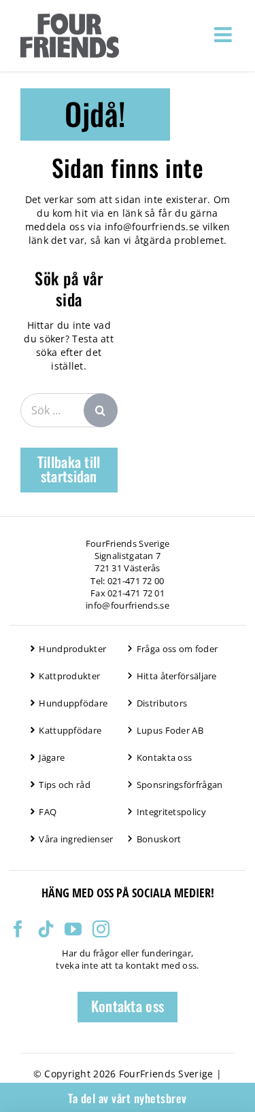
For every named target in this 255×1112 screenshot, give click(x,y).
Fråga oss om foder (177, 649)
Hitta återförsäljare (177, 676)
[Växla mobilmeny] (224, 34)
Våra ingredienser (76, 839)
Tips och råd (64, 784)
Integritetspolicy (171, 812)
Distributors (162, 703)
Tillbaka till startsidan (69, 468)
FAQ (47, 812)
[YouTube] (73, 928)
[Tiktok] (45, 928)
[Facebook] (18, 928)
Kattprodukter (69, 676)
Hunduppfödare (73, 703)
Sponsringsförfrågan (180, 784)
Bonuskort (159, 839)
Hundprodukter (72, 649)
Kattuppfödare (70, 730)
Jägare (52, 757)
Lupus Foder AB (170, 730)
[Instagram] (100, 928)
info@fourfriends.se (152, 226)
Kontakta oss (164, 757)
